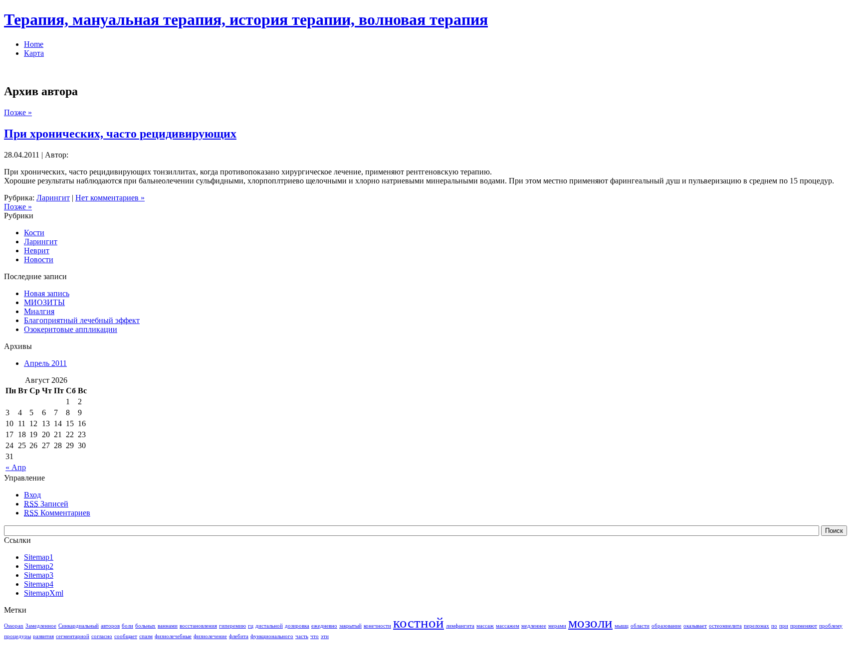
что (314, 636)
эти (325, 636)
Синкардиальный (78, 626)
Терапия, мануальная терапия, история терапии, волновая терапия (246, 19)
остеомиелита (725, 626)
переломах (756, 626)
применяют (803, 626)
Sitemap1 (38, 557)
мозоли (590, 623)
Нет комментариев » (110, 197)
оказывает (695, 626)
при (783, 626)
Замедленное (40, 626)
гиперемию (232, 626)
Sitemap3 (38, 575)
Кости (34, 232)
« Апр (15, 467)
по (774, 626)
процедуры (17, 636)
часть (301, 636)
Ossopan (13, 626)
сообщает (125, 636)
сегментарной (72, 636)
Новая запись (46, 293)
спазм (146, 636)
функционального (271, 636)
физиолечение (210, 636)
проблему (831, 626)
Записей (46, 503)
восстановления (198, 626)
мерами (557, 626)
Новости (38, 259)
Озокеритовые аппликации (70, 329)
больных (145, 626)
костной (418, 623)
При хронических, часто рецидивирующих (120, 133)
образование (666, 626)
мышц (622, 626)
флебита (238, 636)
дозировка (297, 626)
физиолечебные (173, 636)
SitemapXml (43, 593)
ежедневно (324, 626)
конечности (377, 626)
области (640, 626)
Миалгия (39, 311)
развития (43, 636)
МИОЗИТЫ (44, 302)
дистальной (269, 626)
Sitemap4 (38, 584)
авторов (110, 626)
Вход (32, 495)
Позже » (18, 112)
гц (250, 626)
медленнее (533, 626)
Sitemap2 (38, 566)
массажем (507, 626)
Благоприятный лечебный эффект (82, 320)
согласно (101, 636)
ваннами (168, 626)
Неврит (36, 250)
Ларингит (53, 197)
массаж (485, 626)
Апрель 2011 (45, 363)
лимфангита (460, 626)
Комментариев (57, 512)
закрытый (350, 626)
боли (127, 626)
